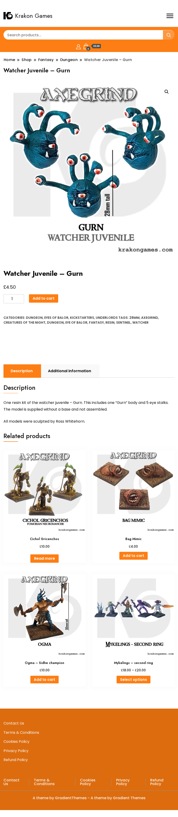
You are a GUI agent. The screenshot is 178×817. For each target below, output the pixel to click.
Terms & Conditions (21, 732)
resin (109, 322)
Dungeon (34, 317)
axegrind (149, 317)
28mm (134, 317)
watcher (140, 322)
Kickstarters (82, 317)
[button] (166, 92)
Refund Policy (15, 759)
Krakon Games (33, 15)
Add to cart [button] (133, 555)
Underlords (107, 317)
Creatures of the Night (24, 322)
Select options (133, 679)
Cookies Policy (16, 741)
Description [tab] (22, 371)
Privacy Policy (16, 750)
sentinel (123, 322)
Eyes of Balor (56, 317)
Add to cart (43, 298)
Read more (44, 558)
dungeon (55, 322)
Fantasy (96, 322)
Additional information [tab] (69, 371)
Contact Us (13, 723)
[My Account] (78, 46)
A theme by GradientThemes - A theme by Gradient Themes (89, 798)
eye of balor (76, 322)
